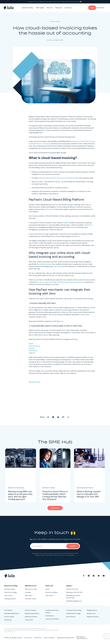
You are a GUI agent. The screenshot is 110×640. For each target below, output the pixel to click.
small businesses (46, 264)
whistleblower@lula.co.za (74, 601)
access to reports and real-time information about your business (60, 282)
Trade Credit (29, 620)
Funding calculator (10, 599)
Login (92, 8)
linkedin (89, 576)
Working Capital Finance (11, 613)
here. (62, 321)
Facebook (48, 417)
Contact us (68, 8)
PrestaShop (33, 351)
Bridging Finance (92, 610)
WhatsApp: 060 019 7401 (74, 592)
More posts (55, 508)
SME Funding (55, 21)
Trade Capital (39, 8)
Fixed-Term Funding (10, 592)
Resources (58, 8)
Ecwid (31, 344)
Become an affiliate (51, 592)
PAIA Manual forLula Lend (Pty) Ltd (81, 637)
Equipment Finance (93, 617)
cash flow (56, 266)
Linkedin (53, 417)
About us (50, 8)
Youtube (104, 576)
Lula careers (49, 595)
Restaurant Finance (31, 617)
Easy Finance (8, 610)
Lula (50, 40)
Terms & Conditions (49, 637)
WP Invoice (49, 209)
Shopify (31, 348)
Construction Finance (52, 619)
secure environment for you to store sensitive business (59, 178)
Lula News (28, 592)
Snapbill (66, 223)
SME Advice (28, 595)
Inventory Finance (30, 610)
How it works (8, 595)
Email (63, 417)
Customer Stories (30, 599)
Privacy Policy (28, 637)
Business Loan (91, 613)
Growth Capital (9, 617)
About (48, 589)
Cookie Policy (38, 637)
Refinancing (8, 620)
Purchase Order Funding (73, 610)
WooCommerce (34, 346)
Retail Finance (50, 616)
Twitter (58, 417)
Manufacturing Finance (32, 613)
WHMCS (87, 225)
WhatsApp (99, 576)
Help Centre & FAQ (31, 589)
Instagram (94, 576)
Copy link (68, 417)
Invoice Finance (71, 617)
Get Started (100, 8)
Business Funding (27, 8)
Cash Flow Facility (9, 589)
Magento (32, 353)
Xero (78, 236)
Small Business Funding (73, 613)
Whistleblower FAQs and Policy (65, 637)
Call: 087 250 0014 (72, 589)
